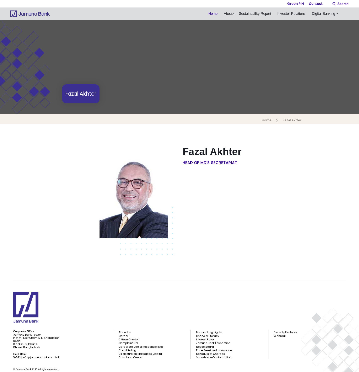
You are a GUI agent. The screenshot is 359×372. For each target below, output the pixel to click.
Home (213, 14)
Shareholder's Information (213, 357)
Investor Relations (291, 14)
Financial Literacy (207, 336)
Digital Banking (323, 14)
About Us (125, 332)
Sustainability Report (255, 14)
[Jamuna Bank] (30, 13)
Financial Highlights (209, 332)
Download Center (131, 357)
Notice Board (205, 346)
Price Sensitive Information (214, 350)
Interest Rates (205, 339)
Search (343, 4)
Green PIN (295, 3)
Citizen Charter (129, 339)
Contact (316, 3)
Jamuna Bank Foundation (213, 343)
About (228, 14)
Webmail (280, 336)
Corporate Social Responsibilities (141, 346)
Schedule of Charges (210, 353)
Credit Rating (127, 350)
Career (123, 336)
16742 (17, 357)
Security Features (285, 332)
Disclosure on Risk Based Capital (140, 353)
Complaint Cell (129, 343)
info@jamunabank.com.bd (41, 357)
